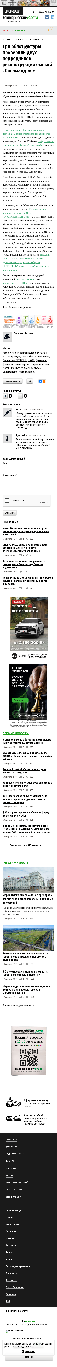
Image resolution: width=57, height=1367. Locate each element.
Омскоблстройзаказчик (35, 356)
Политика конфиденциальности (26, 1338)
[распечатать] (29, 383)
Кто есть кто (13, 1224)
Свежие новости (16, 733)
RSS (8, 1301)
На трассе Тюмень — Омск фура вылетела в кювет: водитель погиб (27, 784)
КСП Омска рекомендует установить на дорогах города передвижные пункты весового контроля (25, 799)
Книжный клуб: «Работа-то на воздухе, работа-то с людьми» (24, 771)
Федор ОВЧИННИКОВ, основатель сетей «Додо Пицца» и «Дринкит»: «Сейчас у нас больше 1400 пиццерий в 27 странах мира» (26, 829)
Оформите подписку (36, 1100)
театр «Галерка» (25, 279)
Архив (9, 1259)
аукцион (42, 352)
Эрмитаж (41, 360)
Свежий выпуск (14, 1210)
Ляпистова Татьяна (23, 333)
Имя (5, 463)
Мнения (10, 1238)
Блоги (9, 1252)
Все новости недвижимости (17, 1005)
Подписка (11, 1294)
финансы (8, 364)
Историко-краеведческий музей (22, 367)
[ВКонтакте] (40, 381)
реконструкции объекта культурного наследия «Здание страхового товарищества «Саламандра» (26, 134)
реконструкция (11, 356)
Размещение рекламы (18, 1266)
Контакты (11, 1280)
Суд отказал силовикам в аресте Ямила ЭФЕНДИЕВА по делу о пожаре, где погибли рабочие (27, 756)
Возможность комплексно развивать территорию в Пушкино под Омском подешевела (24, 564)
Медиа (9, 1217)
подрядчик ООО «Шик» (16, 283)
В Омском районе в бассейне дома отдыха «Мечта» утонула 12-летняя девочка (27, 741)
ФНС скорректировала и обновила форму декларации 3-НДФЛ (26, 814)
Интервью (11, 1231)
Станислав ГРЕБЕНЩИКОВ (19, 360)
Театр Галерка (26, 371)
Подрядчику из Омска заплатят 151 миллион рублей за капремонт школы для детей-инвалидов (28, 580)
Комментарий (10, 475)
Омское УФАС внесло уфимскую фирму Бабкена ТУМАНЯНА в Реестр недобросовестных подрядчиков (25, 548)
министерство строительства (31, 364)
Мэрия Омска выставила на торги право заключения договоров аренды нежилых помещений (26, 531)
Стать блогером (15, 1287)
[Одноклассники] (44, 381)
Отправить (10, 513)
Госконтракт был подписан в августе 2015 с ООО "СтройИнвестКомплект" (25, 213)
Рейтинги (11, 1245)
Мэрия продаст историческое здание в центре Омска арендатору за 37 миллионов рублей (26, 989)
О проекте (11, 1273)
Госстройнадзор (26, 352)
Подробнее (25, 1346)
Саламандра (10, 371)
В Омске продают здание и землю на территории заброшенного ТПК (25, 973)
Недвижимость (16, 862)
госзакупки (9, 352)
